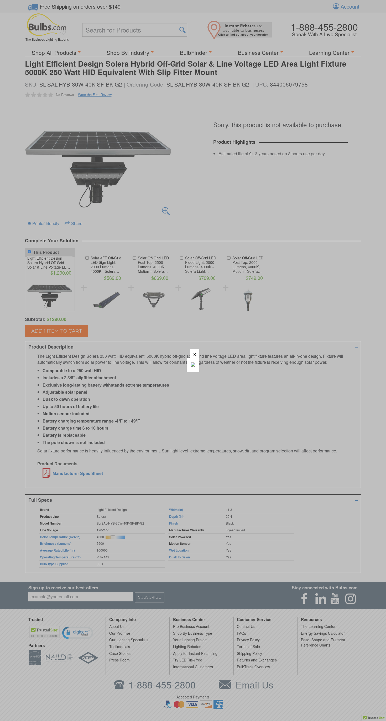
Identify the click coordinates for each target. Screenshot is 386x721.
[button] (194, 353)
